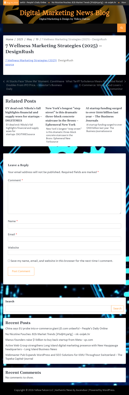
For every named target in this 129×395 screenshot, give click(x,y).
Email (12, 234)
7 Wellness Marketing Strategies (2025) (31, 60)
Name (13, 221)
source (9, 65)
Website (13, 248)
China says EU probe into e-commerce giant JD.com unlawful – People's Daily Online (56, 328)
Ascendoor (82, 390)
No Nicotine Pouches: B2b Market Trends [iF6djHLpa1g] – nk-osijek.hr (81, 2)
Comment (15, 180)
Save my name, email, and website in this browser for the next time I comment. (62, 261)
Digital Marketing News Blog (64, 13)
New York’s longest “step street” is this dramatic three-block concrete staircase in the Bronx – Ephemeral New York (62, 116)
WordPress (108, 390)
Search (9, 301)
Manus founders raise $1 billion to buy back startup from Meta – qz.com (49, 340)
